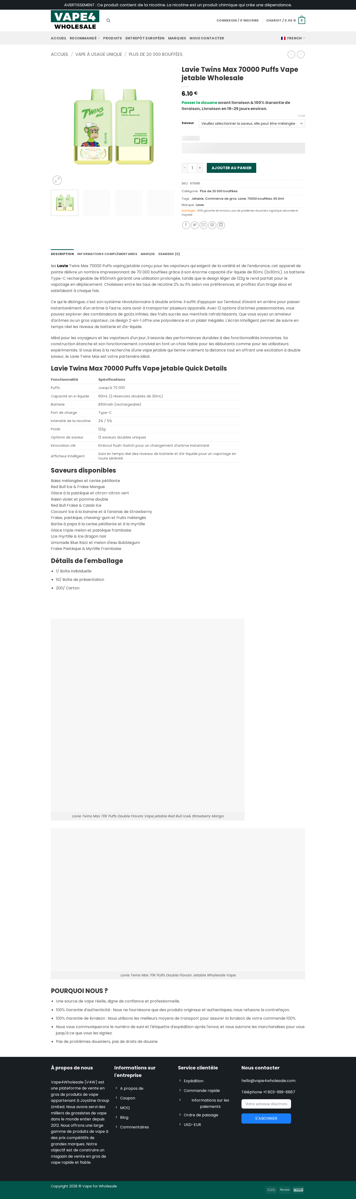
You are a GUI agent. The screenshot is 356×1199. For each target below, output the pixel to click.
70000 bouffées (260, 199)
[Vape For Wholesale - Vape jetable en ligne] (75, 20)
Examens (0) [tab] (169, 254)
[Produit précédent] (300, 54)
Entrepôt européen (145, 38)
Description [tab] (62, 254)
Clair (301, 115)
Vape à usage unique (98, 54)
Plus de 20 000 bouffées (156, 54)
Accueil (58, 38)
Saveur (188, 123)
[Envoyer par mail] (204, 225)
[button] (285, 20)
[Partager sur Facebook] (186, 225)
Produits (112, 38)
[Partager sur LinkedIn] (221, 225)
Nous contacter (207, 38)
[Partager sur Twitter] (195, 225)
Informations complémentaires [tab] (107, 254)
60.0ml (278, 199)
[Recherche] (108, 20)
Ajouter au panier (232, 167)
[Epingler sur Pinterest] (212, 225)
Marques (177, 38)
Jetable (198, 199)
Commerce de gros (221, 199)
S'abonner (266, 1118)
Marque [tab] (148, 254)
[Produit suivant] (291, 54)
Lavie (242, 199)
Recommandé (83, 38)
